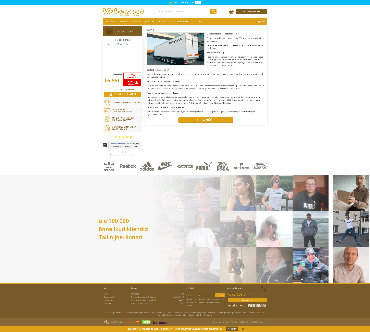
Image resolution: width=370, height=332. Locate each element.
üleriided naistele (158, 314)
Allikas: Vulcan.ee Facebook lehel (122, 156)
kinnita (220, 297)
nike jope (237, 314)
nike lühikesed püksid (251, 314)
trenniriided (119, 314)
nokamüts (108, 314)
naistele (124, 21)
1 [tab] (119, 153)
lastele (198, 21)
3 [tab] (125, 153)
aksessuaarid (164, 21)
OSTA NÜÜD (205, 120)
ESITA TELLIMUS (124, 94)
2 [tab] (122, 153)
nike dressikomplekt (204, 316)
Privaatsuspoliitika (238, 323)
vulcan (136, 21)
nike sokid (211, 314)
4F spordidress (122, 39)
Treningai (217, 323)
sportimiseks (182, 21)
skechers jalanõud (224, 314)
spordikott (144, 314)
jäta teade (246, 301)
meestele (110, 21)
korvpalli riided (132, 314)
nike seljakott (188, 316)
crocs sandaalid (174, 316)
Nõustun (232, 328)
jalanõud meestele (174, 314)
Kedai (225, 323)
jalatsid (149, 21)
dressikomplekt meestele (194, 314)
